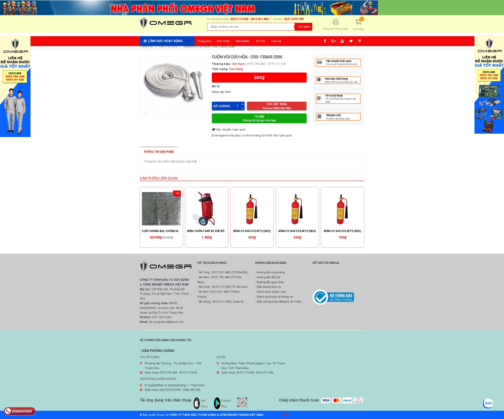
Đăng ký (328, 28)
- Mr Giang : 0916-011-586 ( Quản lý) (220, 301)
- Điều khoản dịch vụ (268, 286)
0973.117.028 (239, 19)
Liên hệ (276, 41)
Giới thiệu (223, 41)
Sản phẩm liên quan (159, 178)
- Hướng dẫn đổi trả (267, 277)
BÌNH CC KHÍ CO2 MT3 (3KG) (297, 231)
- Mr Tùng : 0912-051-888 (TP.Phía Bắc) (222, 272)
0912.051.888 (260, 19)
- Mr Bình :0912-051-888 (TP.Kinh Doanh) (218, 294)
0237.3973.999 (294, 19)
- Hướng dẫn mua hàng (269, 272)
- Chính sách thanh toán (270, 291)
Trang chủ (204, 41)
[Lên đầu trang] (497, 407)
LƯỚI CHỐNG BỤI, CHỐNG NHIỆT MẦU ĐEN (170, 231)
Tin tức (261, 41)
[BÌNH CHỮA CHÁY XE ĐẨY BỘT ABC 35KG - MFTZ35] (206, 209)
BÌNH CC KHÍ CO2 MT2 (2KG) (252, 231)
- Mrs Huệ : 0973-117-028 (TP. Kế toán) (222, 286)
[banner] (189, 7)
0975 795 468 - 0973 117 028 (266, 64)
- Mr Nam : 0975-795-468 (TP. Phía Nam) (219, 280)
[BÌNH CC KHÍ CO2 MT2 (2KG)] (252, 209)
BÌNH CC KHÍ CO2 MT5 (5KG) (342, 231)
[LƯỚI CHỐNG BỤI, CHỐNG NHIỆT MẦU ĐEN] (161, 209)
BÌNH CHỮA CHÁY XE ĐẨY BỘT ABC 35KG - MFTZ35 (220, 231)
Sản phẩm (243, 41)
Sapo (285, 414)
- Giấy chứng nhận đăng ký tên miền (278, 301)
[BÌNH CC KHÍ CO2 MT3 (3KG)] (297, 209)
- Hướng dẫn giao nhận (269, 282)
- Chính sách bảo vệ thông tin (274, 296)
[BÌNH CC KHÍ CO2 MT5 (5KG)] (342, 209)
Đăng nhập (341, 28)
